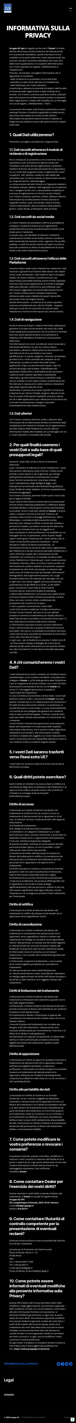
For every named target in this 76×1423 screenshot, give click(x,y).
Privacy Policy (9, 1394)
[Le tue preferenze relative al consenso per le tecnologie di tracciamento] (72, 1419)
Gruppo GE (14, 1417)
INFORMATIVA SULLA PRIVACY (21, 1363)
